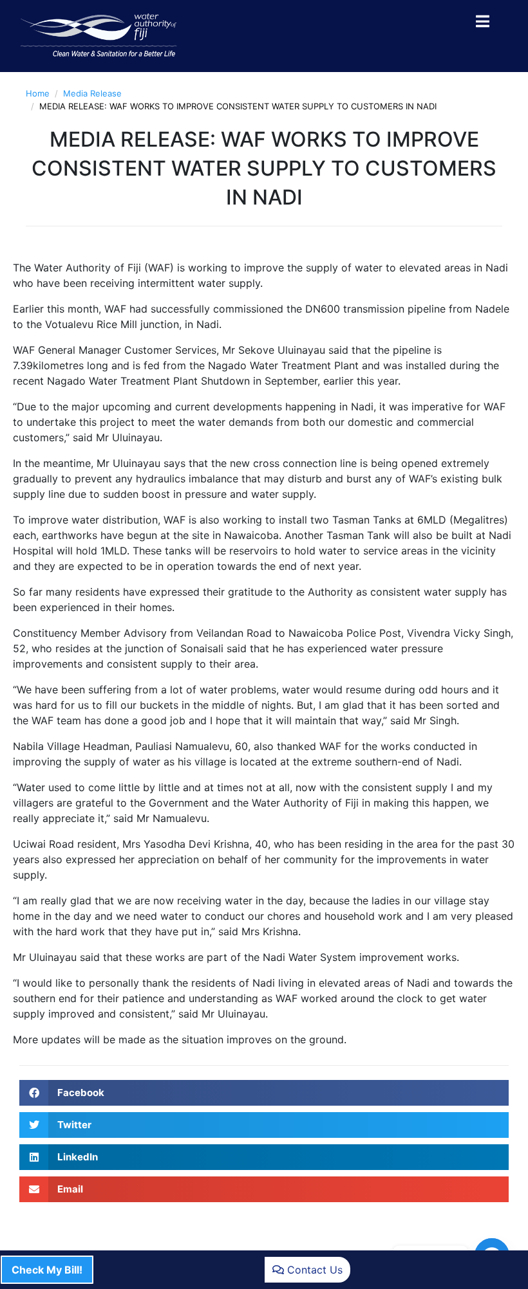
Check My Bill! (47, 1269)
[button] (264, 1093)
